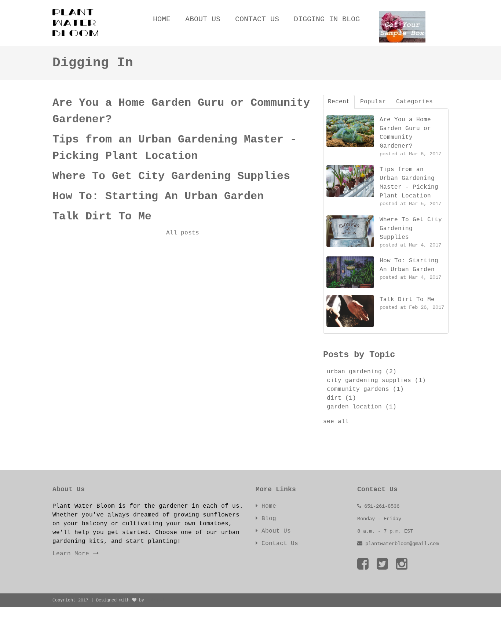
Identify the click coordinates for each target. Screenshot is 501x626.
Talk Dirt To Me (101, 216)
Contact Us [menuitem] (257, 19)
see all (336, 421)
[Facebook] (363, 565)
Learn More (72, 554)
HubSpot (156, 600)
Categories (414, 102)
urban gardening (361, 371)
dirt (341, 398)
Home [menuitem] (162, 19)
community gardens (365, 389)
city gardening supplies (376, 380)
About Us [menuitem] (202, 19)
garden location (361, 407)
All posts (182, 233)
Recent (339, 102)
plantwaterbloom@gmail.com (402, 544)
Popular (373, 102)
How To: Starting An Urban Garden (158, 196)
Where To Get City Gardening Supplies (171, 176)
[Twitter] (382, 565)
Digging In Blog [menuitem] (327, 19)
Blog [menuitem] (267, 518)
